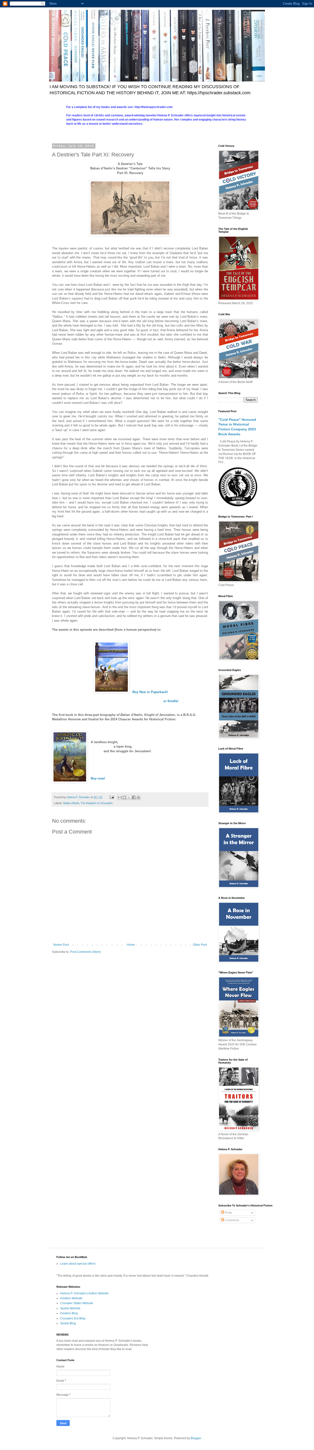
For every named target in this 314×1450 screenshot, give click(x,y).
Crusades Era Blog (72, 1318)
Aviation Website (71, 1298)
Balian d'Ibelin (71, 803)
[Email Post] (111, 797)
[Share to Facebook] (133, 797)
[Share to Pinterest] (138, 797)
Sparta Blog (68, 1323)
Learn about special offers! (77, 1263)
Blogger (196, 1438)
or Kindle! (170, 701)
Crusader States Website (76, 1303)
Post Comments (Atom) (85, 952)
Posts (228, 1212)
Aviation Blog (69, 1313)
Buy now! (98, 778)
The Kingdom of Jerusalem (97, 803)
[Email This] (119, 797)
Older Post (200, 944)
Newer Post (61, 944)
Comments (231, 1220)
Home (131, 944)
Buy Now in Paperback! (150, 692)
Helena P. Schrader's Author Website (84, 1293)
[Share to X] (129, 797)
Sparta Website (70, 1308)
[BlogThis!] (124, 797)
